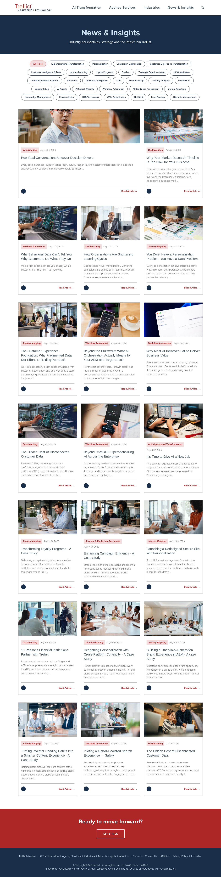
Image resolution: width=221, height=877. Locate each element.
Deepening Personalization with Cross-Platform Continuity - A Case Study (109, 654)
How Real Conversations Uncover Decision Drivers (57, 157)
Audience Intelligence (97, 80)
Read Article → (129, 191)
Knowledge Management (38, 97)
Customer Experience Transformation (169, 63)
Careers (137, 856)
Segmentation (42, 89)
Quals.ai (126, 72)
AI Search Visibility (85, 89)
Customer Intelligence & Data (46, 72)
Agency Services (122, 8)
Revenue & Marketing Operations (102, 541)
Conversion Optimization (129, 63)
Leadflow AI (184, 80)
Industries (152, 8)
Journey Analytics (161, 80)
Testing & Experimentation (151, 72)
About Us (124, 856)
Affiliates (164, 856)
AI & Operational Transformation (67, 63)
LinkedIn (196, 856)
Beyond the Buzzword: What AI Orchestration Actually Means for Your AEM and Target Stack (107, 355)
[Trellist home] (33, 7)
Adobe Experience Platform (45, 80)
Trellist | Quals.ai (27, 856)
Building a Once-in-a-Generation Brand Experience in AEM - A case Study (171, 654)
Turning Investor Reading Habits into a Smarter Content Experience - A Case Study (47, 755)
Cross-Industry (66, 97)
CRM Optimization (116, 97)
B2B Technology (90, 97)
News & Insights (181, 8)
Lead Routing (158, 97)
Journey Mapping (78, 72)
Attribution (72, 80)
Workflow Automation (113, 89)
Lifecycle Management (184, 97)
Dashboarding (136, 80)
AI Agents (62, 89)
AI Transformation (86, 8)
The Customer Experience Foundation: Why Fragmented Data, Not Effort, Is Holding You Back (47, 355)
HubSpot (138, 97)
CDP (118, 80)
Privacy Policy (180, 856)
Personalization (100, 63)
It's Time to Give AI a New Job (168, 456)
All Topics (38, 63)
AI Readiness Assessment (146, 89)
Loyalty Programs (104, 72)
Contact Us (151, 856)
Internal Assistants (177, 89)
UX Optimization (181, 72)
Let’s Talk (110, 833)
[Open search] (202, 7)
